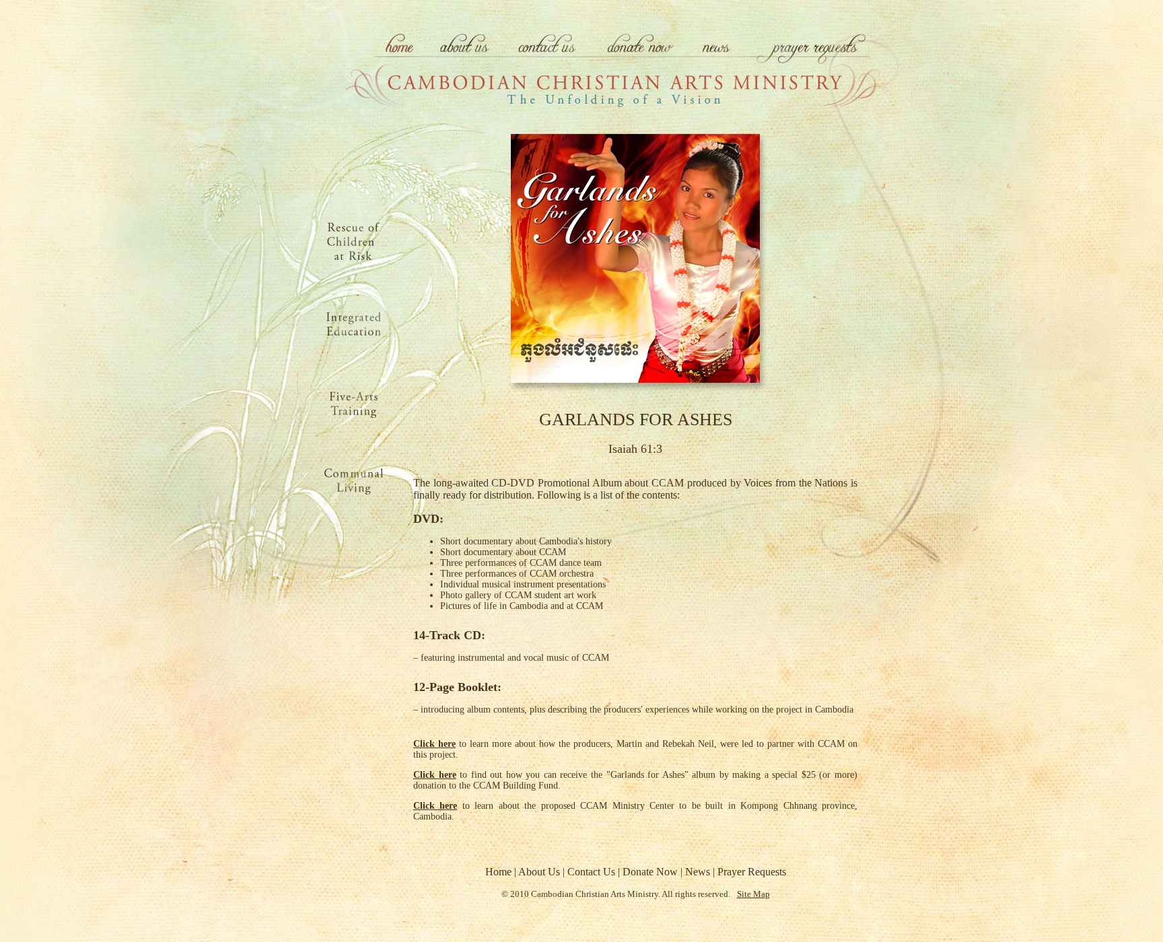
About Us (539, 871)
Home (498, 871)
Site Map (753, 894)
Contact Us (591, 871)
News (697, 871)
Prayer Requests (751, 871)
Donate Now (650, 871)
